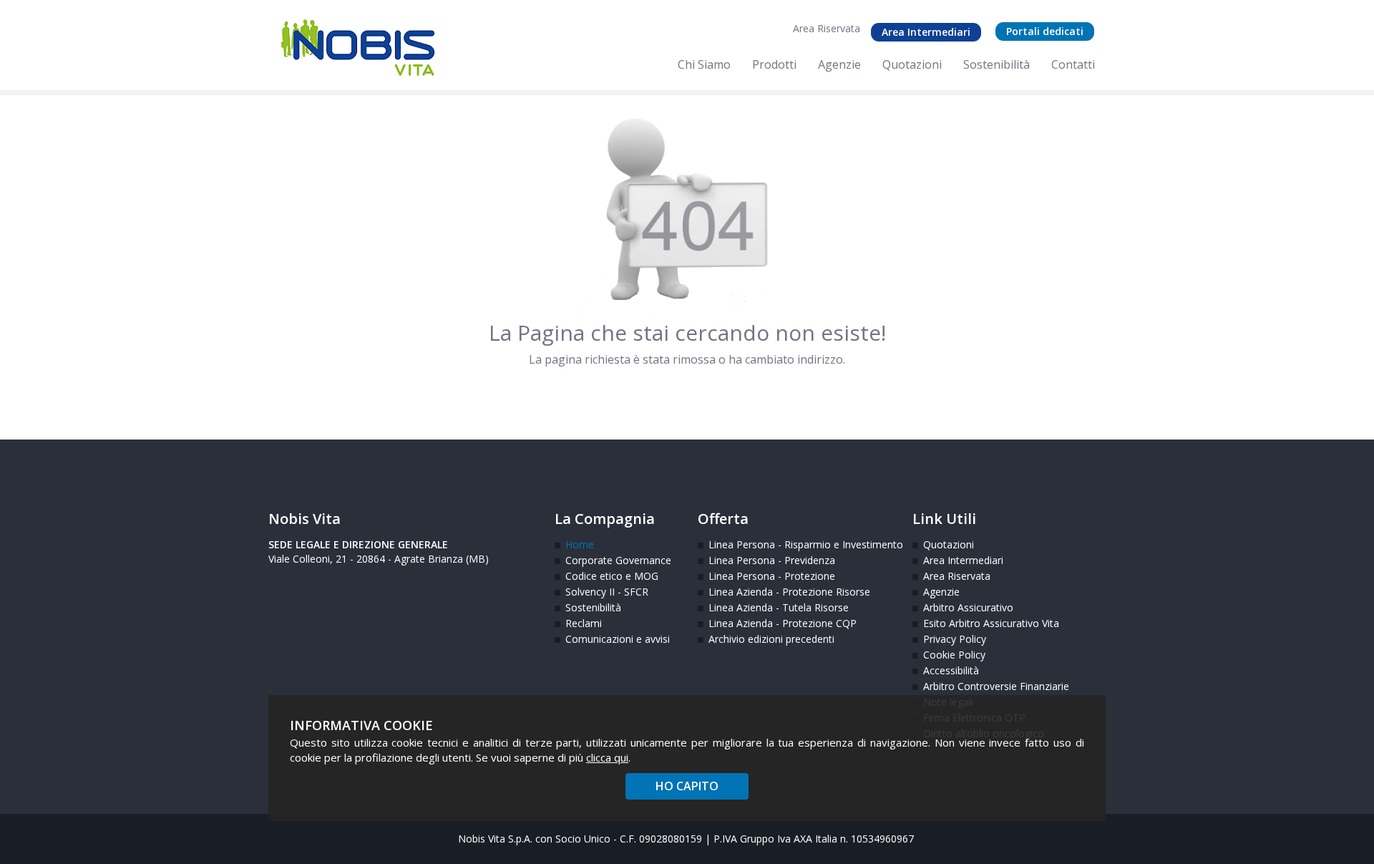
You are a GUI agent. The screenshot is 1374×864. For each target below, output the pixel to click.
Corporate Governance (618, 560)
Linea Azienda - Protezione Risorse (789, 591)
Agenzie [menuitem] (839, 64)
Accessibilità (951, 670)
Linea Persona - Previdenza (771, 560)
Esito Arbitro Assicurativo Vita (978, 623)
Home (579, 544)
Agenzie (941, 591)
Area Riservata (826, 28)
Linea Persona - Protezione (771, 576)
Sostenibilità (593, 607)
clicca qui (607, 757)
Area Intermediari (926, 32)
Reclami (583, 623)
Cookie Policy (954, 654)
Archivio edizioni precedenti (771, 639)
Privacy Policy (954, 639)
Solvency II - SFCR (606, 591)
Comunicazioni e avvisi (617, 639)
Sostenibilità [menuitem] (996, 64)
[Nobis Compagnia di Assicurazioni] (358, 47)
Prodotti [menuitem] (774, 64)
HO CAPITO (687, 786)
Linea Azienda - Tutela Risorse (778, 607)
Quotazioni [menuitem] (912, 64)
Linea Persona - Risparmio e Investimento (799, 544)
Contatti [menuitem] (1073, 64)
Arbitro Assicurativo (968, 607)
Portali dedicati (1044, 31)
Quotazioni (948, 544)
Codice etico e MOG (611, 576)
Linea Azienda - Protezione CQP (782, 623)
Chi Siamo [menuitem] (704, 64)
